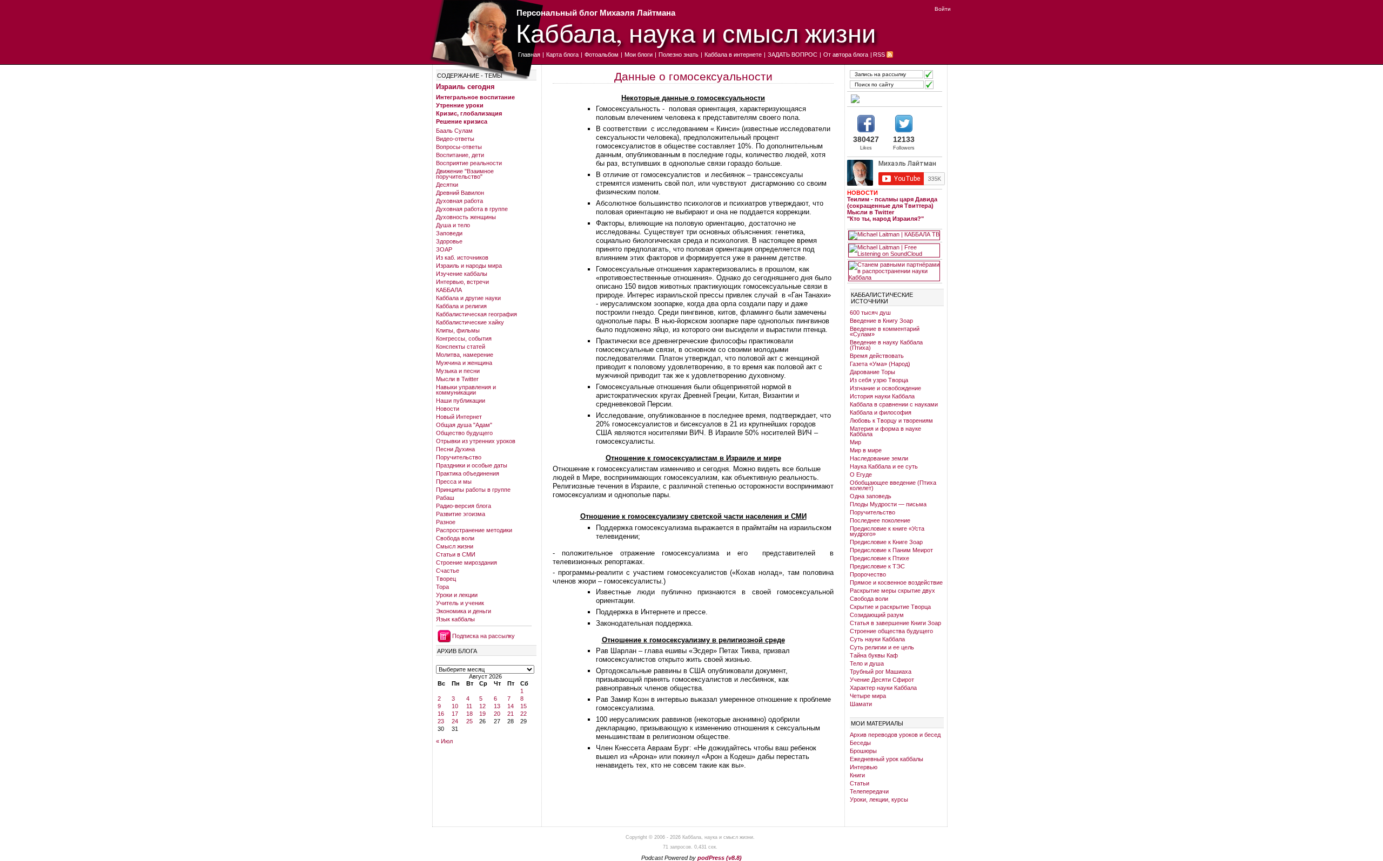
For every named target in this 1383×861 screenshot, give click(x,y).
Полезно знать (679, 54)
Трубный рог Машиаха (880, 671)
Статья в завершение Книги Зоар (895, 623)
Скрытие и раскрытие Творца (890, 606)
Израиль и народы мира (469, 265)
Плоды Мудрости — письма (888, 504)
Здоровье (449, 241)
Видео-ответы (455, 138)
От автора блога (845, 54)
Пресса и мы (454, 481)
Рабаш (445, 497)
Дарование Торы (872, 372)
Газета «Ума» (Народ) (880, 364)
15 (523, 706)
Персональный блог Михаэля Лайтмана (595, 12)
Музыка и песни (458, 371)
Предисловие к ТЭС (877, 566)
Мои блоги (639, 54)
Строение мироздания (466, 562)
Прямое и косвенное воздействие (896, 582)
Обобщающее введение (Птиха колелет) (893, 485)
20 (497, 713)
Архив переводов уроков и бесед (895, 734)
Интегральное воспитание (475, 97)
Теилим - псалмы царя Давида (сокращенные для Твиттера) (892, 202)
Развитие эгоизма (460, 514)
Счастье (447, 570)
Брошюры (863, 751)
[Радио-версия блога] (894, 99)
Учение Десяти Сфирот (882, 679)
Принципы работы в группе (473, 489)
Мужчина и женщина (464, 363)
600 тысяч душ (870, 312)
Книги (857, 775)
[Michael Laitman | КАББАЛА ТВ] (894, 235)
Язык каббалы (455, 619)
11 (469, 706)
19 (482, 713)
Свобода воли (455, 538)
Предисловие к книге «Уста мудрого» (887, 531)
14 (510, 706)
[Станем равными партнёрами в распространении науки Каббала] (894, 271)
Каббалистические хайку (470, 322)
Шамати (861, 704)
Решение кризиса (461, 121)
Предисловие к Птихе (879, 558)
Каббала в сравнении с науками (894, 404)
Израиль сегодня (465, 87)
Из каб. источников (462, 257)
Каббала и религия (461, 306)
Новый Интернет (459, 416)
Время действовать (877, 355)
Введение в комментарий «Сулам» (884, 331)
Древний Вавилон (460, 192)
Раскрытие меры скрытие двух (892, 590)
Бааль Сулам (454, 130)
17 (455, 713)
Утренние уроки (460, 105)
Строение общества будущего (891, 631)
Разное (445, 522)
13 (497, 706)
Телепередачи (869, 791)
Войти (943, 9)
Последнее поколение (880, 520)
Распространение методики (474, 530)
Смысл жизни (454, 546)
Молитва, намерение (464, 354)
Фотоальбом (602, 54)
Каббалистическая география (476, 314)
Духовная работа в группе (472, 209)
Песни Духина (455, 449)
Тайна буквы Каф (874, 655)
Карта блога (562, 54)
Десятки (447, 184)
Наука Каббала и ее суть (884, 466)
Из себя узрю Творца (879, 380)
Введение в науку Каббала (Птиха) (886, 345)
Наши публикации (460, 400)
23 (441, 721)
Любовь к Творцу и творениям (891, 420)
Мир (855, 442)
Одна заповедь (870, 496)
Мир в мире (866, 450)
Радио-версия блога (463, 506)
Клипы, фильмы (458, 330)
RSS (879, 54)
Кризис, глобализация (469, 113)
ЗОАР (444, 249)
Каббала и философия (880, 412)
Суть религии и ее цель (882, 647)
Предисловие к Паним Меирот (891, 550)
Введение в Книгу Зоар (881, 320)
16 (441, 713)
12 (482, 706)
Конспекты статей (460, 346)
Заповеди (449, 233)
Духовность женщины (466, 217)
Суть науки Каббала (877, 639)
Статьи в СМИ (455, 554)
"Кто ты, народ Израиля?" (885, 218)
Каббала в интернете (733, 54)
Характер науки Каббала (883, 687)
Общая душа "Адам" (464, 425)
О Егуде (861, 474)
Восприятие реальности (469, 163)
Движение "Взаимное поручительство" (465, 174)
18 (469, 713)
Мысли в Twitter (457, 379)
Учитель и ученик (460, 603)
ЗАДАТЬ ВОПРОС (792, 54)
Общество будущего (464, 433)
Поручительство (458, 457)
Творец (446, 578)
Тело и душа (867, 663)
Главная (529, 54)
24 (455, 721)
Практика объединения (467, 473)
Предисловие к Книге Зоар (886, 542)
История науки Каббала (882, 396)
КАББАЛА (449, 290)
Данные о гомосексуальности (693, 76)
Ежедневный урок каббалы (886, 759)
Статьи (859, 783)
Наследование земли (879, 458)
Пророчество (868, 574)
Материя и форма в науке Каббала (885, 431)
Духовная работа (459, 201)
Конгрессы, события (464, 338)
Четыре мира (868, 696)
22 (523, 713)
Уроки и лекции (457, 595)
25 (469, 721)
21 (510, 713)
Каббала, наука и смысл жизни (696, 33)
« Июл (444, 741)
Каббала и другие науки (468, 298)
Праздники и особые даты (471, 465)
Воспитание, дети (460, 155)
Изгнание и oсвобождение (885, 388)
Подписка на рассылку (483, 636)
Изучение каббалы (461, 273)
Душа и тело (453, 225)
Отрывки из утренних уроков (475, 441)
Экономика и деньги (463, 611)
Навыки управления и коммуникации (466, 390)
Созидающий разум (877, 615)
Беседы (860, 742)
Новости (447, 408)
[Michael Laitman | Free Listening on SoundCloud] (894, 250)
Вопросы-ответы (459, 147)
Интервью (863, 767)
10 (455, 706)
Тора (442, 587)
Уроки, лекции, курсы (879, 799)
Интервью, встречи (462, 282)
